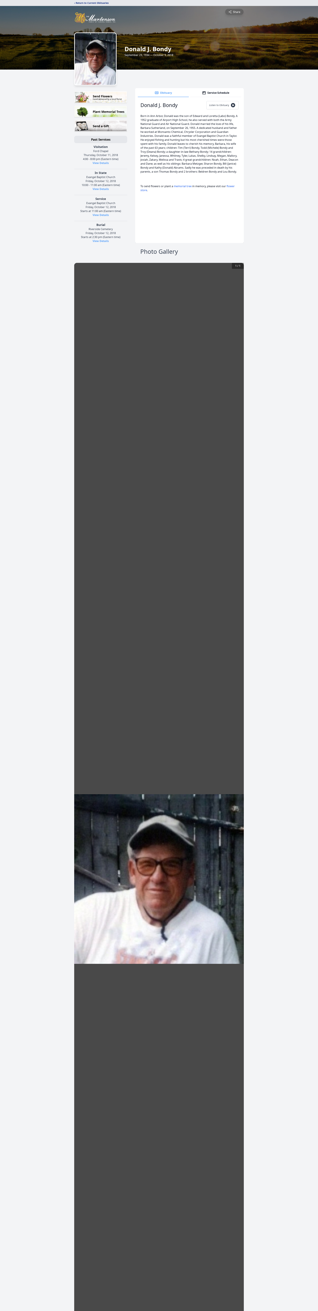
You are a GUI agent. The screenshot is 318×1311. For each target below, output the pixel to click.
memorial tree (183, 186)
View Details (101, 163)
